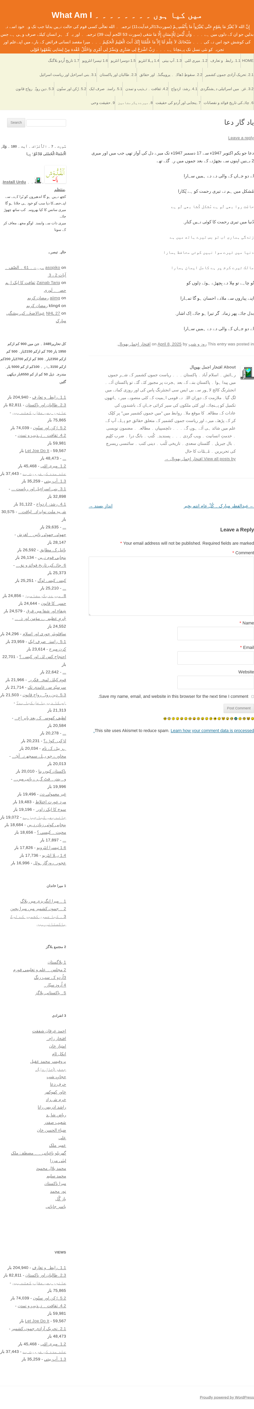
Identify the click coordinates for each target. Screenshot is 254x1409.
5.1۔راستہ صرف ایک (105, 89)
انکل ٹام (59, 1053)
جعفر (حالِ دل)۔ (50, 1069)
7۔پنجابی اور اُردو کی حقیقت (178, 103)
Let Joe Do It (37, 450)
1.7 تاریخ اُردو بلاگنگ (63, 60)
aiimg (55, 298)
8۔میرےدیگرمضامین (135, 103)
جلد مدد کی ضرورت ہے (44, 473)
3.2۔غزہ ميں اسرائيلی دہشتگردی (227, 89)
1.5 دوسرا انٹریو (123, 60)
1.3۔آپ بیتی (172, 60)
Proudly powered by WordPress (227, 1397)
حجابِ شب (56, 1076)
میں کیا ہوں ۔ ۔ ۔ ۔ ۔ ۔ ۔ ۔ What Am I (127, 15)
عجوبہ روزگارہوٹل (49, 863)
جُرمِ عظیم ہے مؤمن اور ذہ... (40, 618)
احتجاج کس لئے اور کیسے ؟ (42, 656)
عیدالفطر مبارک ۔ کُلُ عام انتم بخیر (219, 505)
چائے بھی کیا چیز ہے (44, 817)
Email (247, 647)
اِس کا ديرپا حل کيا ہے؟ (41, 702)
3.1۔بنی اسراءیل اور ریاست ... (38, 488)
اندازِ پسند (101, 505)
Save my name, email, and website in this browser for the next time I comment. (173, 696)
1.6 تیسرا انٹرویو (95, 60)
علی (62, 1137)
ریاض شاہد (56, 1114)
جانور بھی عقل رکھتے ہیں (39, 412)
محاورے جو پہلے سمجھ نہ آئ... (39, 756)
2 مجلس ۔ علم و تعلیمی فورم (39, 969)
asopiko (52, 267)
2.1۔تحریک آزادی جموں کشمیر (229, 75)
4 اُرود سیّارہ (55, 985)
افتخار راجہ (56, 1038)
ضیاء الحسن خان (51, 1130)
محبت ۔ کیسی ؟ (51, 832)
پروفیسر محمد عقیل (48, 1061)
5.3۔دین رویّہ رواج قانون (35, 89)
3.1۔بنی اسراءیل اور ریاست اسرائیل (68, 75)
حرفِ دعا (58, 1084)
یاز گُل (60, 1198)
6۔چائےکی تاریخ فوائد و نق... (41, 565)
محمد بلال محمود (51, 1168)
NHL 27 (53, 313)
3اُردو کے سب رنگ (50, 977)
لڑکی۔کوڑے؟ (54, 740)
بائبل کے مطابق (53, 549)
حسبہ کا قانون (53, 603)
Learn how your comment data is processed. (173, 730)
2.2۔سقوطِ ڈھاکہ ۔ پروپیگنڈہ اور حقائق (171, 75)
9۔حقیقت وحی (103, 103)
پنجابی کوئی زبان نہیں (46, 824)
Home (248, 60)
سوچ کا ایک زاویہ (51, 809)
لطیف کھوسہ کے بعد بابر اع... (40, 718)
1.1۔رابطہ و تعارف (225, 60)
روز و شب (198, 344)
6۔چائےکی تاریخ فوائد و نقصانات (229, 103)
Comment (243, 552)
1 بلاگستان (57, 962)
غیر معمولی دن (53, 794)
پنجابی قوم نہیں (52, 557)
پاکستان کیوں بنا (52, 771)
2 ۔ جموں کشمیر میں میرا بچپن (38, 908)
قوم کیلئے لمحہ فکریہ (47, 679)
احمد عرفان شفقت (49, 1031)
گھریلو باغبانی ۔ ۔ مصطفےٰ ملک (38, 1153)
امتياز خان (57, 1046)
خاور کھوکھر (55, 1092)
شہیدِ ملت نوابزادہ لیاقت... (42, 511)
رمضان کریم (38, 298)
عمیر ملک (57, 1145)
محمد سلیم (56, 1176)
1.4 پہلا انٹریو (149, 60)
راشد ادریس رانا (52, 1107)
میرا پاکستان (55, 1183)
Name (247, 622)
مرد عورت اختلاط (50, 801)
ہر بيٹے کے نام (54, 748)
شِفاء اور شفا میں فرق (46, 611)
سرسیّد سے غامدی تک (47, 687)
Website (246, 671)
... (64, 458)
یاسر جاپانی (56, 1206)
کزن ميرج (57, 649)
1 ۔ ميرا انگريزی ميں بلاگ (43, 901)
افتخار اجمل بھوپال (134, 344)
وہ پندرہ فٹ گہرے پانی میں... (39, 779)
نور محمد (58, 1191)
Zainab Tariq (48, 282)
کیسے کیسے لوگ (52, 580)
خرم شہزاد (56, 1099)
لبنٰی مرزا (58, 1160)
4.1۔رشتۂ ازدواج (184, 89)
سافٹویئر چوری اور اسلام (44, 633)
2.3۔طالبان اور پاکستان (118, 75)
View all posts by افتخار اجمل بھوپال (200, 458)
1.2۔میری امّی (196, 60)
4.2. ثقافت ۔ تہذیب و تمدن (146, 89)
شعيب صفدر (55, 1122)
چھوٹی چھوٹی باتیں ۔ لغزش (41, 534)
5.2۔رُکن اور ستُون (71, 89)
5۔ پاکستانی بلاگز (50, 992)
